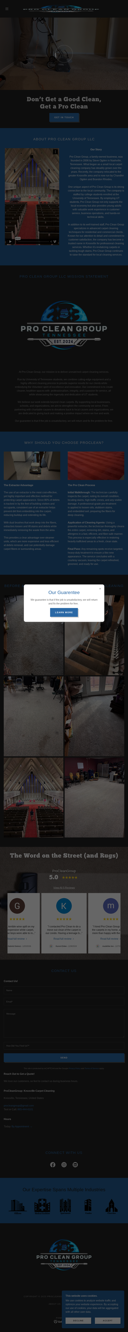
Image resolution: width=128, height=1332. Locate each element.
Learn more (64, 612)
